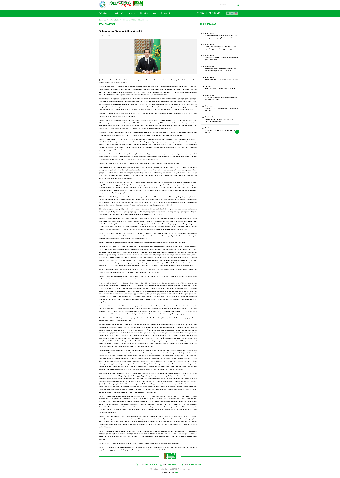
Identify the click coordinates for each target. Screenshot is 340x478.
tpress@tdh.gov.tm (194, 464)
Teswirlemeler (166, 13)
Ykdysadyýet (119, 13)
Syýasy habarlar (104, 13)
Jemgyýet (132, 13)
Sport (154, 13)
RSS (176, 472)
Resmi (207, 128)
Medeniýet (144, 13)
